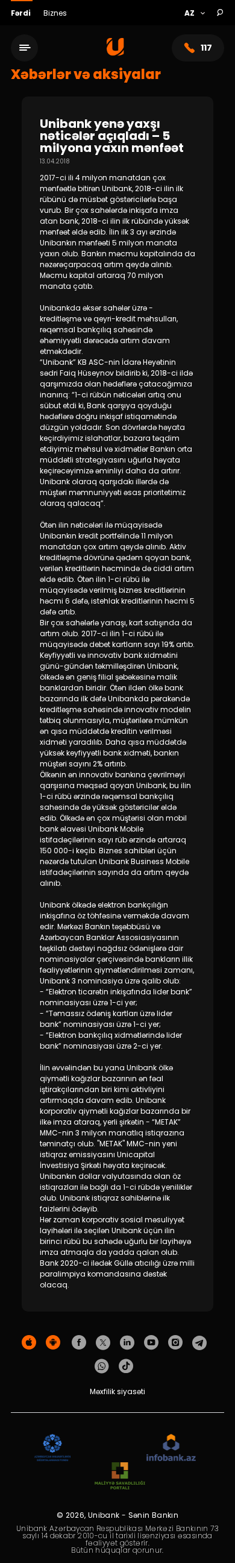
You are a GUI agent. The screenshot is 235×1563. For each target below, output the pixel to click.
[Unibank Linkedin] (127, 1343)
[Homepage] (115, 52)
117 (206, 48)
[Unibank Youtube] (151, 1343)
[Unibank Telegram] (199, 1343)
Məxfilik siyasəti (117, 1391)
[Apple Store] (29, 1343)
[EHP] (108, 1448)
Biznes (55, 13)
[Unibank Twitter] (103, 1343)
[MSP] (120, 1476)
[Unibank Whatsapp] (102, 1366)
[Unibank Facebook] (79, 1343)
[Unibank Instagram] (175, 1343)
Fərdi (22, 13)
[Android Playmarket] (53, 1343)
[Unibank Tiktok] (126, 1366)
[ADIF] (52, 1448)
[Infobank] (171, 1448)
